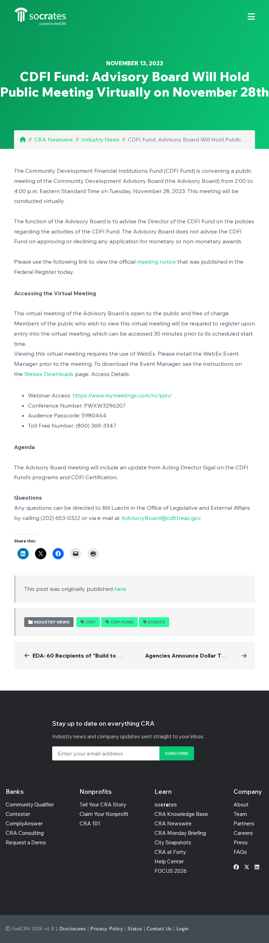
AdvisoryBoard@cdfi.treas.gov (161, 517)
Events (156, 622)
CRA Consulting (25, 833)
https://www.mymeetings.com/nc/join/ (122, 395)
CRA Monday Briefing (180, 833)
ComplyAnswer (24, 823)
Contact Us (159, 928)
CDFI (90, 622)
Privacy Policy (106, 928)
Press (241, 842)
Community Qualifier (30, 804)
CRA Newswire (53, 139)
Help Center (169, 861)
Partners (244, 823)
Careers (243, 833)
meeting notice (156, 261)
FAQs (240, 852)
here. (120, 588)
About (241, 804)
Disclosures (73, 928)
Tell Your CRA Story (103, 804)
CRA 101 (90, 823)
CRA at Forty (170, 852)
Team (240, 814)
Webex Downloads (49, 373)
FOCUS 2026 (170, 871)
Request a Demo (26, 842)
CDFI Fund (121, 622)
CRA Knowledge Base (181, 814)
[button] (251, 16)
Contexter (18, 814)
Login (182, 928)
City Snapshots (172, 842)
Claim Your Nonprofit (104, 814)
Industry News (100, 139)
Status (134, 928)
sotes (165, 804)
